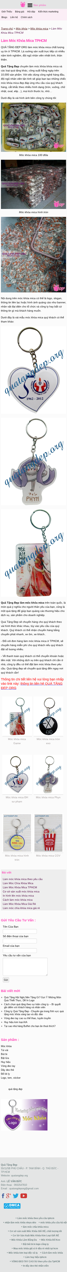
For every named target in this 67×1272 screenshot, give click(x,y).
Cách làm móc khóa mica (18, 899)
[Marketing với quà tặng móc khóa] (24, 1129)
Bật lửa (5, 1058)
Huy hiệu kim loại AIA (15, 1022)
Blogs (4, 17)
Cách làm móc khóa (52, 1253)
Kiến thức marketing (48, 11)
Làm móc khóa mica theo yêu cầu (23, 879)
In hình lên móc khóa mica (18, 895)
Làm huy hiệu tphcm (36, 1257)
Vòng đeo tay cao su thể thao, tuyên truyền (27, 1018)
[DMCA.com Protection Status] (10, 1207)
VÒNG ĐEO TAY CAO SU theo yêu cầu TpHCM (36, 1261)
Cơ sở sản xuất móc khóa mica (21, 891)
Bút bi (4, 1054)
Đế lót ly (5, 1073)
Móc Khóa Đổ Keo (50, 1240)
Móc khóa (6, 1046)
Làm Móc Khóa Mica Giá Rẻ (19, 903)
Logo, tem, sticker (10, 1077)
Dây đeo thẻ (7, 1069)
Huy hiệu (5, 1062)
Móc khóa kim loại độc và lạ (23, 1253)
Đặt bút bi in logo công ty (36, 1244)
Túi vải (4, 1050)
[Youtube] (24, 1196)
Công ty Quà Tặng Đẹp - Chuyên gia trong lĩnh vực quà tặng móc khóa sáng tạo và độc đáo (34, 1013)
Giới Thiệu (6, 11)
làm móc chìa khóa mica (36, 1227)
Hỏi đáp (31, 11)
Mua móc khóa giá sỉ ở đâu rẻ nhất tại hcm (35, 1248)
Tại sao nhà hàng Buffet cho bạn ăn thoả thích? (29, 1026)
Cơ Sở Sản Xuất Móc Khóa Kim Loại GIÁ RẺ (36, 1235)
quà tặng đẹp (15, 1089)
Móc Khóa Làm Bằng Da (24, 1240)
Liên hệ (14, 17)
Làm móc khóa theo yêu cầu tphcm (35, 1218)
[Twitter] (16, 1196)
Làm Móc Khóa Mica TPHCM (20, 887)
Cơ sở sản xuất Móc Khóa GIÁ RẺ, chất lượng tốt (36, 1231)
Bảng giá (19, 11)
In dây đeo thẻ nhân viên (36, 1265)
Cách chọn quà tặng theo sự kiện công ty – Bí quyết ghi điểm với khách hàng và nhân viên (32, 1006)
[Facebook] (3, 1196)
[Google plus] (8, 1196)
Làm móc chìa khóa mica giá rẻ (21, 908)
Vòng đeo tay (8, 1066)
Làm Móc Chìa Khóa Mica (18, 883)
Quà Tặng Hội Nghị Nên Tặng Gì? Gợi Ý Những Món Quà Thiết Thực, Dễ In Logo (32, 999)
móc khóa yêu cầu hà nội (53, 1222)
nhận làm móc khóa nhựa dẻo (20, 1222)
